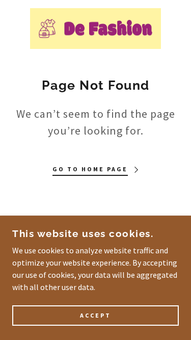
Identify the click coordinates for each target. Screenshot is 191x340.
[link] (95, 28)
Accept (95, 316)
